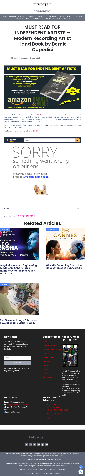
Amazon (20, 131)
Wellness (21, 16)
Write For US (51, 405)
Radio (58, 19)
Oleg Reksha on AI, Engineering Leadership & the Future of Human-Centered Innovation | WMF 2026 (18, 269)
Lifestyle (41, 16)
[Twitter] (34, 444)
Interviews (53, 16)
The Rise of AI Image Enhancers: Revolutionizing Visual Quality (19, 322)
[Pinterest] (38, 444)
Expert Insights (37, 19)
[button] (19, 216)
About (65, 19)
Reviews (45, 366)
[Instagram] (30, 444)
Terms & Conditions (42, 473)
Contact (57, 473)
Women (62, 16)
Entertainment (47, 358)
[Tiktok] (42, 444)
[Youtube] (46, 444)
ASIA (68, 16)
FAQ (48, 418)
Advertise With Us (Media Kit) (57, 410)
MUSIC (31, 16)
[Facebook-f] (26, 444)
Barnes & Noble (33, 131)
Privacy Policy (30, 473)
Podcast (48, 19)
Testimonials (47, 377)
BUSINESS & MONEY (22, 19)
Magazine (12, 16)
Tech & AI (78, 16)
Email (6, 355)
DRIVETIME (38, 115)
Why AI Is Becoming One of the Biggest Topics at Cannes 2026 (64, 267)
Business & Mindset (49, 346)
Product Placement (54, 407)
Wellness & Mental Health (51, 350)
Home (5, 16)
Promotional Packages (55, 414)
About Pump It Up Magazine (70, 338)
